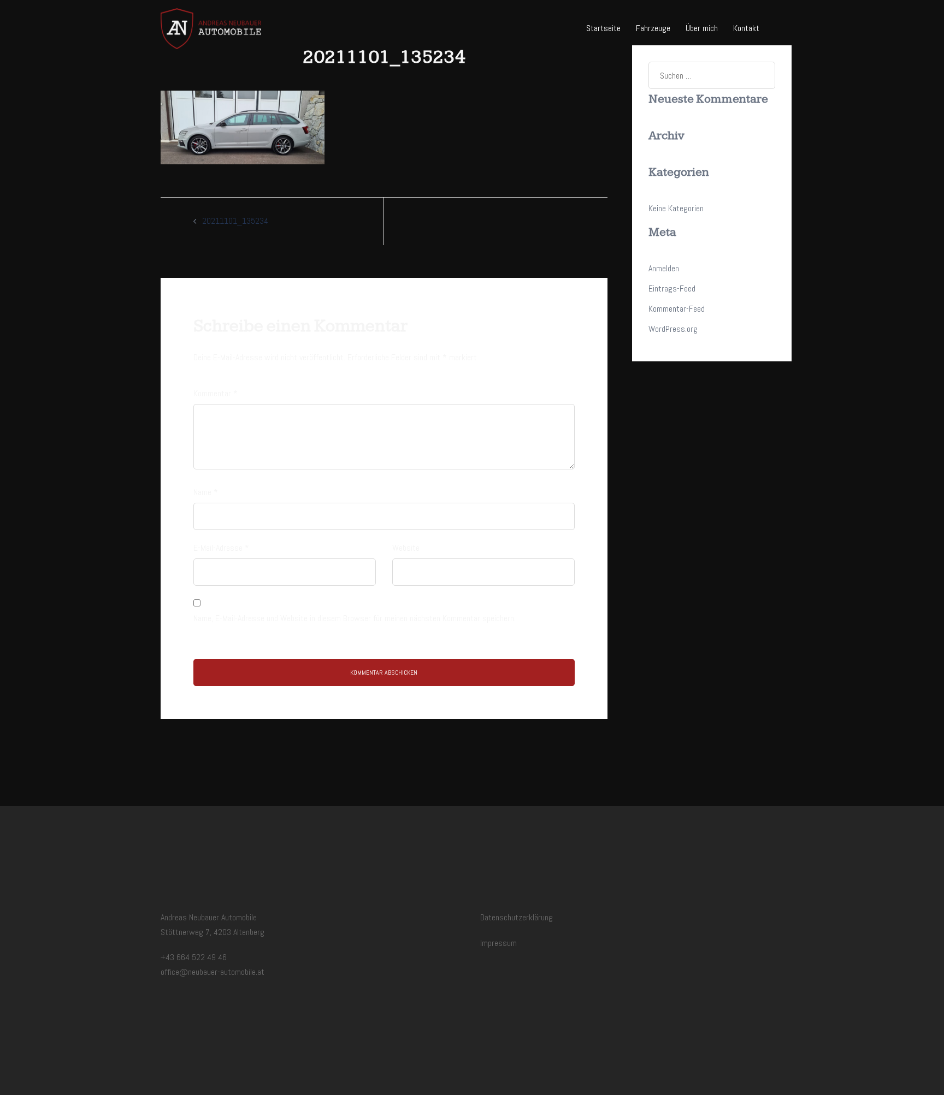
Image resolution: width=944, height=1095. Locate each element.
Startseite (603, 28)
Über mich (702, 28)
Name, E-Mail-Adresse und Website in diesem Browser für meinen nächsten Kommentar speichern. (354, 618)
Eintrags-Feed (671, 288)
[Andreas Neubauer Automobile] (211, 28)
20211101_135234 (235, 221)
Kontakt (746, 28)
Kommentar (215, 393)
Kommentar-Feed (676, 308)
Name (205, 492)
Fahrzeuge (653, 28)
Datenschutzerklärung (516, 917)
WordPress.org (673, 329)
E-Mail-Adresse (221, 548)
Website (406, 548)
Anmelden (663, 268)
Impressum (498, 943)
